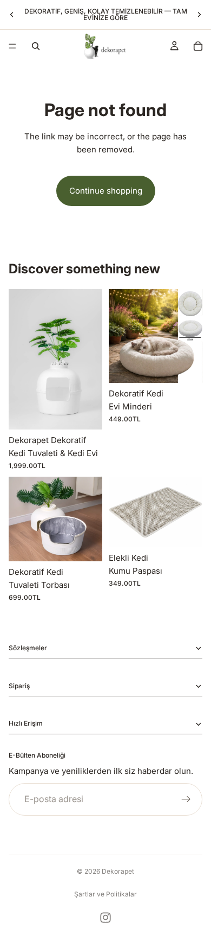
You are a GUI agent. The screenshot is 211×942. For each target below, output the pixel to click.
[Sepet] (198, 46)
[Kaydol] (186, 799)
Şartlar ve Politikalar (105, 894)
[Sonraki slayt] (199, 15)
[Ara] (36, 46)
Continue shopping (105, 190)
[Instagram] (105, 917)
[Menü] (12, 46)
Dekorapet (118, 871)
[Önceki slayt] (12, 15)
